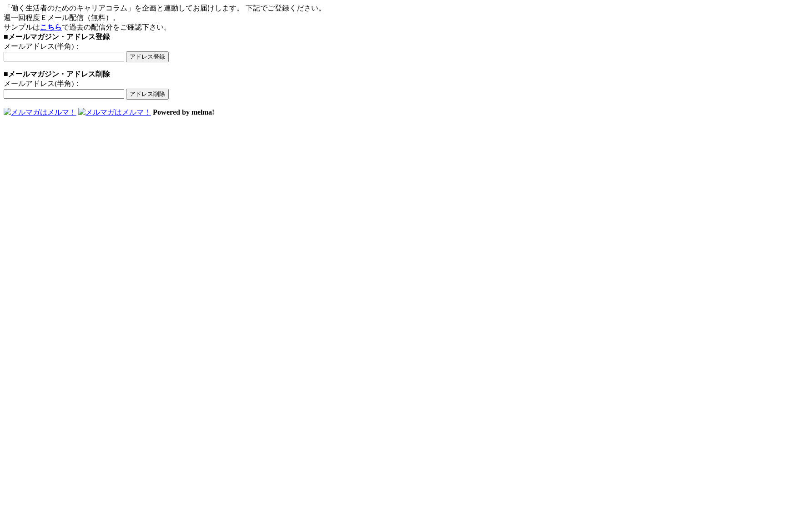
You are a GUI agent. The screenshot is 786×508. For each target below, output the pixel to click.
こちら (51, 27)
